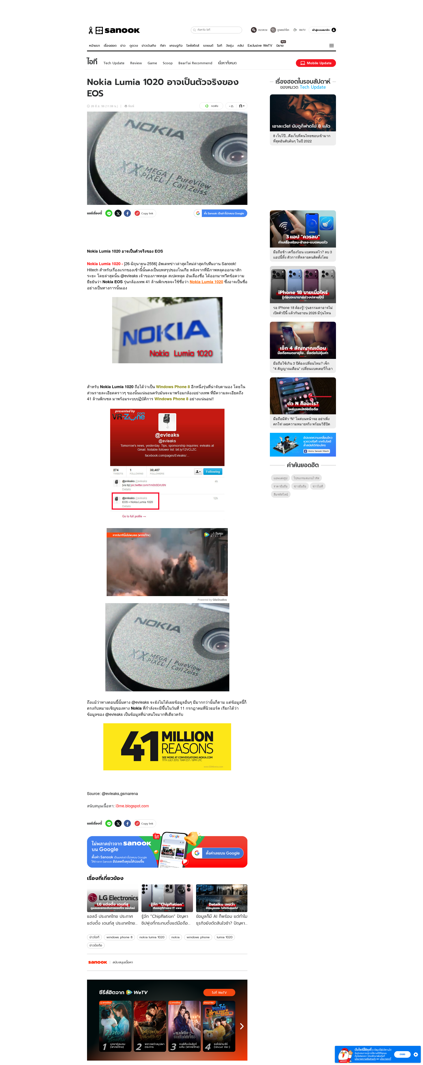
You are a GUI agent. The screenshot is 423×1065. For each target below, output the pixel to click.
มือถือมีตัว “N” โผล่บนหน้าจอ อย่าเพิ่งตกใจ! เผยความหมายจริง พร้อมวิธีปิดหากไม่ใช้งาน (301, 424)
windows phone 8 (119, 937)
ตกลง (402, 1054)
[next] (241, 1026)
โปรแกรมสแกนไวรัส (306, 478)
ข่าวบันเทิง (149, 45)
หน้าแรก (94, 45)
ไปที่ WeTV (219, 992)
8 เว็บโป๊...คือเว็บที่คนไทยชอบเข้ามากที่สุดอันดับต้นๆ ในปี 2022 (301, 138)
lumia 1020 (224, 937)
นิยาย (280, 45)
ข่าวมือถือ (95, 945)
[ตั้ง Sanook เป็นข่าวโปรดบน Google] (167, 850)
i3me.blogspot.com (132, 805)
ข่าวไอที (94, 937)
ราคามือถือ (281, 486)
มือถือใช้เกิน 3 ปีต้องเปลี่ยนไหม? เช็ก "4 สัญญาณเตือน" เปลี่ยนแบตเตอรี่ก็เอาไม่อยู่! (303, 368)
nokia (175, 937)
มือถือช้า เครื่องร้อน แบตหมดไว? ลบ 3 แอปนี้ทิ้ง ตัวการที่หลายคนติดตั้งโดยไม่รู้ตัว (302, 257)
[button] (194, 30)
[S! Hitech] (98, 962)
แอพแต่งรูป (280, 478)
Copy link (147, 213)
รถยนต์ (208, 45)
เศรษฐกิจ (176, 45)
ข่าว (123, 45)
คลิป (240, 45)
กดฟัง (214, 106)
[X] (118, 213)
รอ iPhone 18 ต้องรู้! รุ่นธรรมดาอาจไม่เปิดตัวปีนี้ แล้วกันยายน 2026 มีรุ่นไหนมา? (303, 313)
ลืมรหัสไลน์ (281, 494)
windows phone (198, 937)
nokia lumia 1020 (151, 937)
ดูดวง (134, 45)
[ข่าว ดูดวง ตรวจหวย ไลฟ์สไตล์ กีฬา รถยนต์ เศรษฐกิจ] (113, 30)
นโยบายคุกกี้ (385, 1059)
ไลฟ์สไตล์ (192, 45)
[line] (108, 213)
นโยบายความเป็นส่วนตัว (365, 1059)
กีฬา (163, 45)
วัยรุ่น (230, 45)
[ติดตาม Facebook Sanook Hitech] (303, 444)
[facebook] (127, 213)
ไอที (219, 45)
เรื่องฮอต (110, 45)
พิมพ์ (131, 106)
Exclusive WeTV (260, 45)
